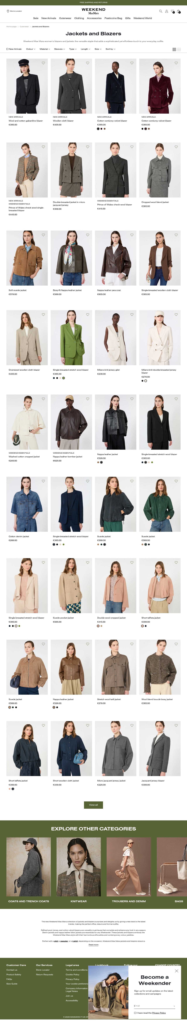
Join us (69, 996)
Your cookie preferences (78, 984)
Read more (93, 945)
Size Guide (11, 984)
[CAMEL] (101, 626)
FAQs (9, 979)
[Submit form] (174, 1006)
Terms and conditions (77, 970)
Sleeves (58, 49)
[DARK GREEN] (101, 544)
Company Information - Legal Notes (77, 990)
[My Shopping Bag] (178, 11)
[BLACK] (57, 378)
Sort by (109, 49)
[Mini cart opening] (182, 11)
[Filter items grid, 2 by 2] (179, 49)
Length (84, 49)
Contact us (11, 970)
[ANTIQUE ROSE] (98, 626)
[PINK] (142, 626)
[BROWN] (98, 462)
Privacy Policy (72, 979)
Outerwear (24, 26)
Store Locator (43, 970)
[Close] (176, 971)
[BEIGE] (98, 544)
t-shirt (75, 941)
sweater (64, 941)
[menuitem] (37, 20)
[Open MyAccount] (169, 11)
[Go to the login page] (166, 11)
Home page (11, 26)
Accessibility (72, 1001)
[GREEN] (63, 378)
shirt (56, 941)
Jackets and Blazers (40, 26)
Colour (29, 49)
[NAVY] (98, 129)
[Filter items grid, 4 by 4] (174, 49)
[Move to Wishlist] (43, 63)
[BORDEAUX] (101, 129)
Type (71, 49)
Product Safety (13, 975)
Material (44, 49)
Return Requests (44, 975)
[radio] (98, 129)
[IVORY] (146, 381)
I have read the (151, 1013)
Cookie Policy (72, 975)
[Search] (160, 11)
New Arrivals (15, 49)
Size (97, 49)
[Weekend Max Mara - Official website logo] (93, 11)
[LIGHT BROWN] (104, 129)
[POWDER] (60, 378)
